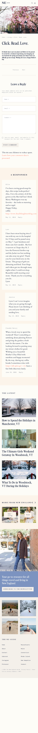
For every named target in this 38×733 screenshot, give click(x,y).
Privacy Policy (25, 669)
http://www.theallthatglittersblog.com (21, 213)
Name (6, 99)
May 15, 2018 (14, 316)
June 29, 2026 (11, 372)
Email (7, 108)
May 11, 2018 (11, 217)
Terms (33, 669)
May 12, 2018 (11, 285)
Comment (7, 117)
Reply (20, 217)
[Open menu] (35, 3)
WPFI (20, 671)
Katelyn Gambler (12, 671)
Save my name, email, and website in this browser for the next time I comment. (19, 138)
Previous (16, 70)
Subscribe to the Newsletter (17, 589)
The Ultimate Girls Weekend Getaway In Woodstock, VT (18, 453)
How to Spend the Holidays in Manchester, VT (18, 421)
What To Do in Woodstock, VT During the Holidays (17, 484)
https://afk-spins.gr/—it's (16, 366)
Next (23, 70)
